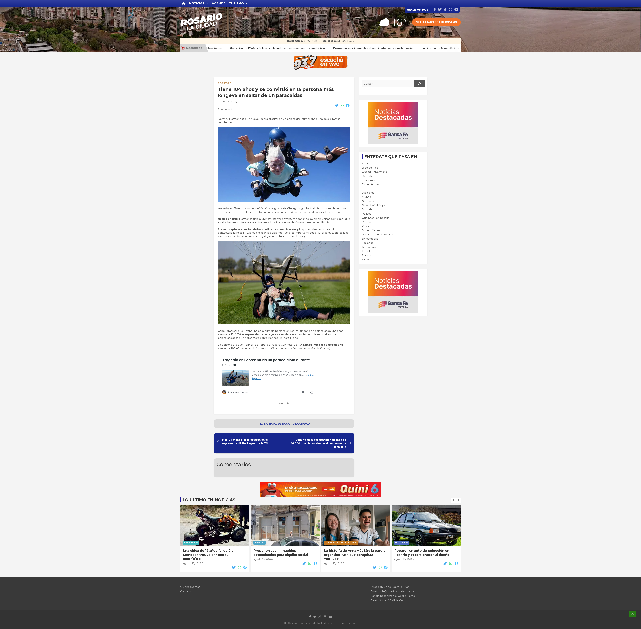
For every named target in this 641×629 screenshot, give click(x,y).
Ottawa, (300, 222)
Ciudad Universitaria (374, 171)
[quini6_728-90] (320, 484)
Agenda (219, 3)
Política (366, 213)
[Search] (419, 83)
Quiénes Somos (190, 586)
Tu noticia (368, 251)
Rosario (366, 226)
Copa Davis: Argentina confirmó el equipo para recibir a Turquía (422, 553)
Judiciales (368, 192)
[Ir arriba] (632, 614)
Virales (366, 259)
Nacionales (369, 201)
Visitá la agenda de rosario (436, 22)
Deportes (368, 176)
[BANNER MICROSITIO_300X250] (393, 104)
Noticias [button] (196, 3)
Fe (363, 188)
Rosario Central (371, 230)
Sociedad (225, 83)
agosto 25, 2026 (192, 559)
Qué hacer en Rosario (375, 217)
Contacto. (186, 591)
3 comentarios (226, 109)
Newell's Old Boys (373, 205)
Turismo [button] (236, 3)
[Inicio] (183, 3)
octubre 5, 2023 (227, 101)
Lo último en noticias (209, 499)
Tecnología (369, 247)
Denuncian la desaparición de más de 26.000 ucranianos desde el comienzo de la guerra (318, 443)
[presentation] (453, 500)
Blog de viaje (370, 167)
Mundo (366, 196)
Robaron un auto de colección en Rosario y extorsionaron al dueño (351, 553)
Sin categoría (370, 238)
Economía (368, 180)
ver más (284, 403)
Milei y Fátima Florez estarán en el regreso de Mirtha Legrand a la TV (245, 441)
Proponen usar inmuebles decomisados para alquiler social (210, 553)
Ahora (365, 163)
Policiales (368, 209)
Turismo (367, 255)
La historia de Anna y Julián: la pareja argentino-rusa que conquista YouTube (284, 555)
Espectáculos (370, 184)
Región (366, 222)
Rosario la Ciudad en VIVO (378, 234)
